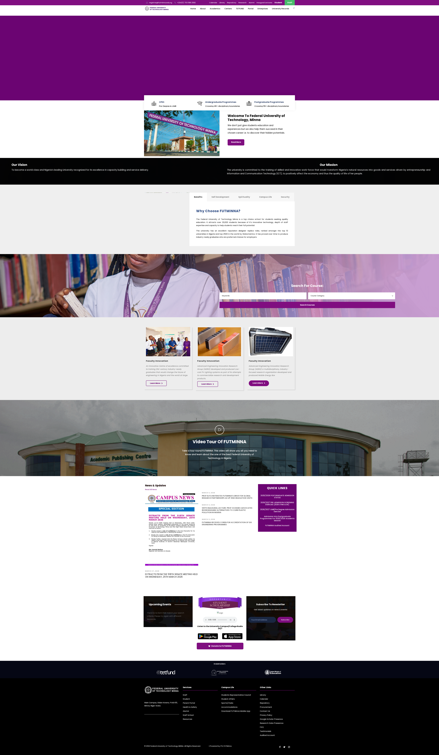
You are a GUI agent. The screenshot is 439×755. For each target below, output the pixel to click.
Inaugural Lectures (264, 2)
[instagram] (289, 747)
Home (193, 8)
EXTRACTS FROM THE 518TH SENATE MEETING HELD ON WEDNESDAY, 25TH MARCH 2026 (171, 575)
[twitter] (284, 747)
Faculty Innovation (157, 360)
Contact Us (265, 711)
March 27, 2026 (152, 571)
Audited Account (267, 735)
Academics (215, 8)
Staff (289, 2)
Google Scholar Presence (271, 719)
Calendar (213, 2)
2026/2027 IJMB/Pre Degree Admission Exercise (277, 510)
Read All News (151, 489)
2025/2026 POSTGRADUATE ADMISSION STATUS (277, 496)
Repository (231, 2)
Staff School (188, 715)
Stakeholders (219, 664)
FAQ (262, 727)
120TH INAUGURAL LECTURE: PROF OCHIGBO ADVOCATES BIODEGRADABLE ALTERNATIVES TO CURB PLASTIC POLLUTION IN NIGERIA (227, 510)
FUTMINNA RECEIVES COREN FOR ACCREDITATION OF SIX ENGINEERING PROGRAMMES (227, 523)
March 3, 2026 (208, 493)
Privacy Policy (266, 715)
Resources (187, 719)
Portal (250, 8)
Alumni (251, 2)
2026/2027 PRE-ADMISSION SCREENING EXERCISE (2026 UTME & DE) (277, 503)
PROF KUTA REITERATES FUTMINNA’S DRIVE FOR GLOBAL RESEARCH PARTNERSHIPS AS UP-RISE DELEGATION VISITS (227, 497)
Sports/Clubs (227, 703)
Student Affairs (228, 699)
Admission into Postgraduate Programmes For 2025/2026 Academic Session (277, 518)
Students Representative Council (236, 695)
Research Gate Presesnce (271, 723)
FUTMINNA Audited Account (277, 525)
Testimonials (265, 731)
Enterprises (263, 8)
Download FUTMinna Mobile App (235, 711)
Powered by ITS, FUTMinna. (221, 746)
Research (242, 2)
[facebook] (280, 747)
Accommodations (229, 707)
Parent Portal (189, 703)
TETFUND (240, 8)
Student (186, 699)
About (203, 8)
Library (222, 2)
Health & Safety (190, 707)
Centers (228, 8)
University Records (280, 8)
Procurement (266, 707)
